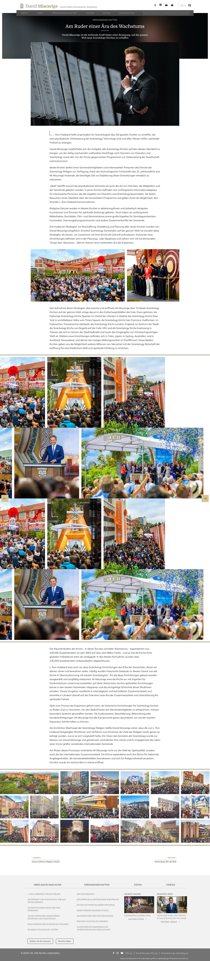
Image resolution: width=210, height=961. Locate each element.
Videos (170, 884)
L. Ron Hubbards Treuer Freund (44, 894)
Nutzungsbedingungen (161, 958)
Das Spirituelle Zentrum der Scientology (98, 899)
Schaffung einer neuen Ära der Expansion (44, 909)
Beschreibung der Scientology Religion (48, 924)
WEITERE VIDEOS (169, 922)
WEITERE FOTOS (136, 919)
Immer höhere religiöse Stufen (92, 910)
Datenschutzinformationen (129, 958)
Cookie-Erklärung (146, 958)
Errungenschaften (96, 884)
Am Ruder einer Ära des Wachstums (95, 916)
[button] (5, 811)
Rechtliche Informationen (179, 958)
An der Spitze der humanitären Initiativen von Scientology (44, 917)
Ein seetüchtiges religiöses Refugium (96, 905)
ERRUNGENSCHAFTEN (105, 19)
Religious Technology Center (43, 929)
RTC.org (128, 953)
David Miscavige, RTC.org (147, 953)
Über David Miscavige (47, 884)
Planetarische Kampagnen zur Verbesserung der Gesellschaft (93, 928)
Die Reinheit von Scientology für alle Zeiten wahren (47, 900)
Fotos (138, 884)
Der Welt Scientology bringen (92, 921)
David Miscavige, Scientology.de (174, 953)
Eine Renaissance (85, 894)
